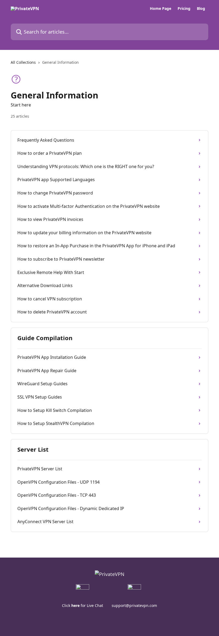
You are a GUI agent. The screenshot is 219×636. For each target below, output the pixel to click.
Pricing (184, 8)
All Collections (23, 62)
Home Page (160, 8)
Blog (201, 8)
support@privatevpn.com (134, 605)
